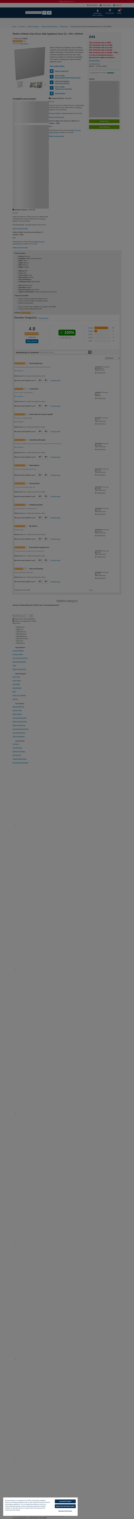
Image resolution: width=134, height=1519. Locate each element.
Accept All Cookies (65, 1501)
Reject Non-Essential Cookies (65, 1506)
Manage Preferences (65, 1511)
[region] (40, 1506)
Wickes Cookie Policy (27, 1510)
